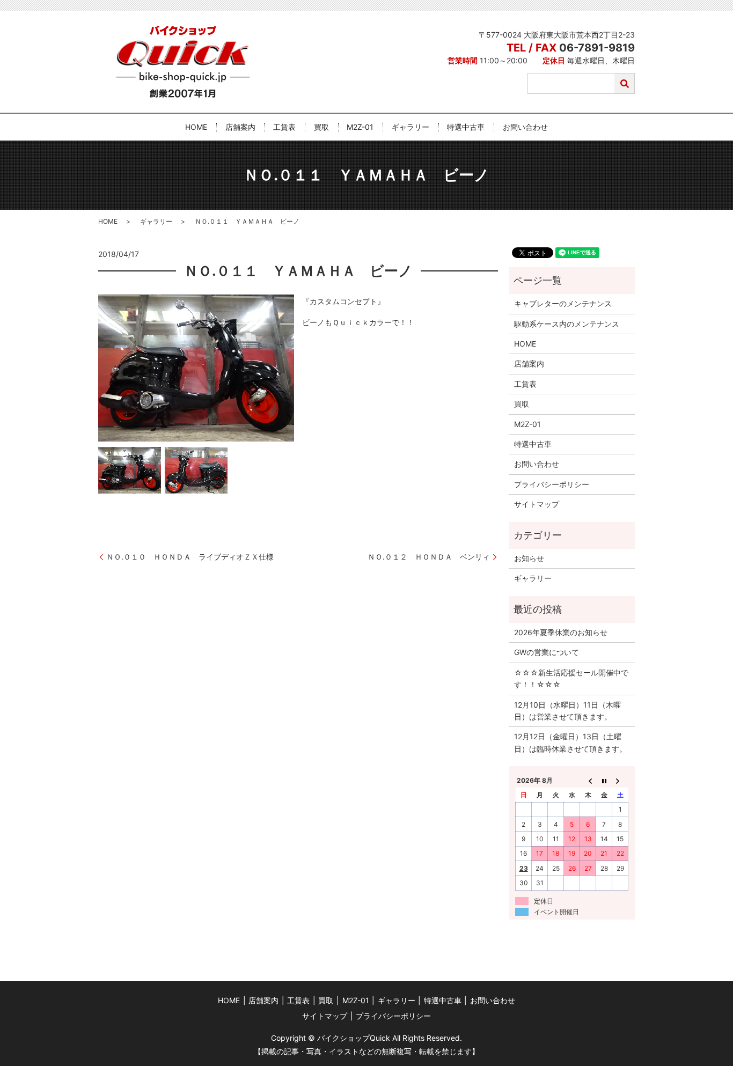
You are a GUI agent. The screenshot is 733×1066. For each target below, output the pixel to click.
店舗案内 (240, 127)
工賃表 (284, 127)
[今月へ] (604, 781)
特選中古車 (466, 127)
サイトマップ (536, 504)
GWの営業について (546, 652)
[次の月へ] (620, 781)
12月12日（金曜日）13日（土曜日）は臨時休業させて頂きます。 (570, 742)
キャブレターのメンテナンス (563, 303)
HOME (196, 127)
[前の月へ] (588, 781)
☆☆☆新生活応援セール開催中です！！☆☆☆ (571, 678)
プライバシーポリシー (551, 484)
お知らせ (529, 558)
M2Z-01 (360, 127)
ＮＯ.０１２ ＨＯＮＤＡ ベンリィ (429, 556)
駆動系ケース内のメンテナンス (566, 323)
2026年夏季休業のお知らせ (560, 632)
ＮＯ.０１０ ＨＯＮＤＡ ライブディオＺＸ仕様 (193, 556)
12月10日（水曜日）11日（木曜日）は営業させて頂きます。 (567, 710)
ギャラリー (410, 127)
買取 (321, 127)
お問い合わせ (525, 127)
